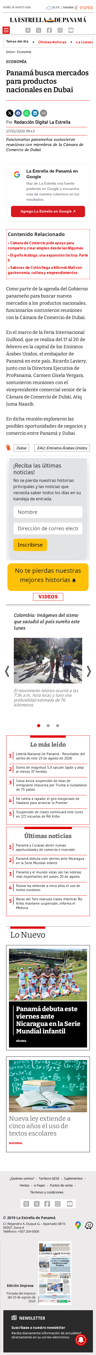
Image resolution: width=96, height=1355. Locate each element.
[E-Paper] (83, 7)
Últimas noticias (48, 836)
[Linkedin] (35, 113)
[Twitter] (9, 113)
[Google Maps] (78, 1225)
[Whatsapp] (26, 113)
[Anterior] (7, 671)
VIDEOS (48, 597)
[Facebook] (50, 30)
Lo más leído (48, 744)
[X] (39, 30)
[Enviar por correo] (43, 113)
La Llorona (85, 42)
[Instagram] (60, 30)
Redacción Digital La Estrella (42, 122)
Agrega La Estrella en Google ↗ (48, 211)
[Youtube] (71, 30)
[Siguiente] (88, 671)
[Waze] (89, 1225)
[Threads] (28, 30)
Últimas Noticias (52, 42)
